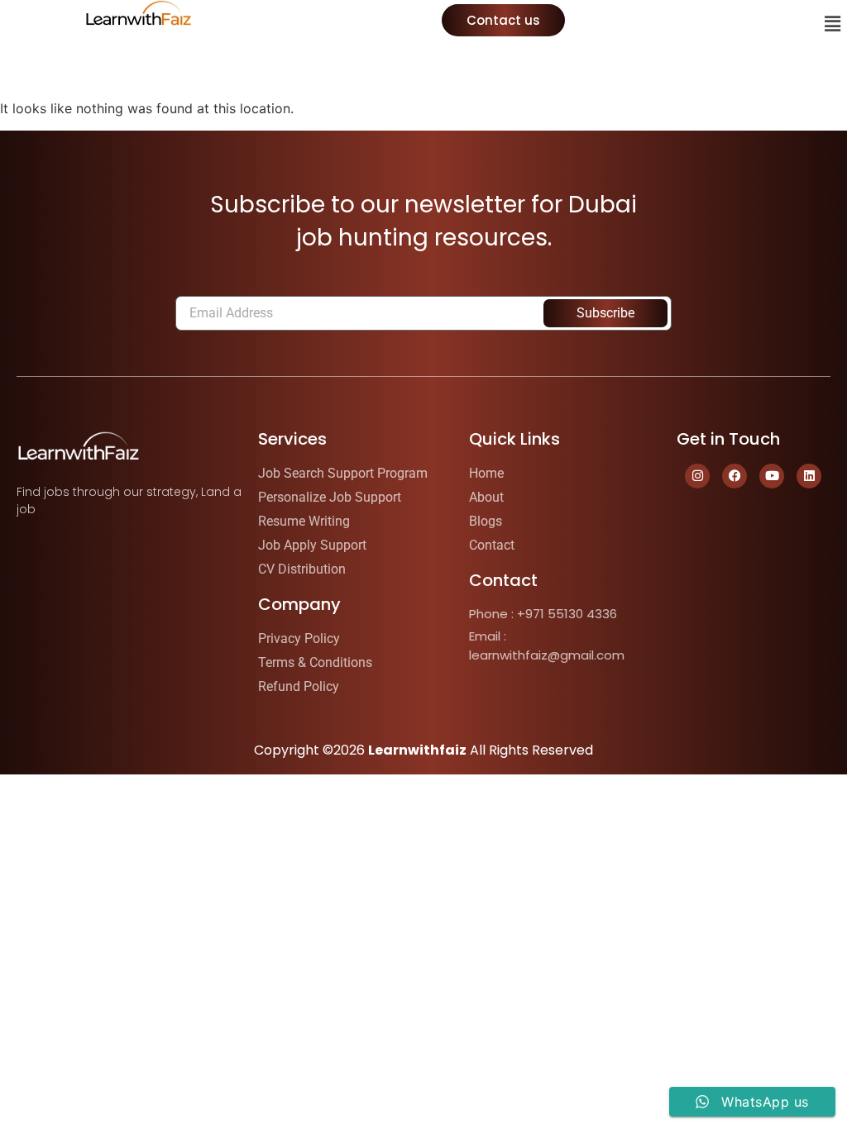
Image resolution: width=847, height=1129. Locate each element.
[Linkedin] (809, 476)
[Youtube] (771, 476)
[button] (833, 23)
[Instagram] (697, 476)
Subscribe (605, 313)
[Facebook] (734, 476)
